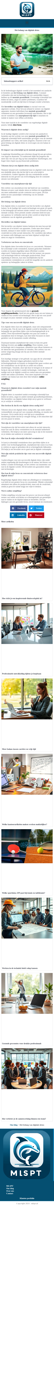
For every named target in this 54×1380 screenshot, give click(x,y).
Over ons (10, 1191)
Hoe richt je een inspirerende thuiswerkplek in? (22, 598)
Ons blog (13, 1125)
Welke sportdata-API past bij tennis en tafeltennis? (23, 893)
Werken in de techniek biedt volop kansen (20, 968)
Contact (9, 1193)
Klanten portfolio (27, 1198)
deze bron (17, 125)
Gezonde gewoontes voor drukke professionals (21, 1043)
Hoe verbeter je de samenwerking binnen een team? (24, 1119)
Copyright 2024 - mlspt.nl (27, 1203)
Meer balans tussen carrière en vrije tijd (19, 749)
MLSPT (9, 1186)
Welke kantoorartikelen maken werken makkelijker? (24, 824)
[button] (27, 22)
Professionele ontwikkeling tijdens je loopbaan (21, 674)
